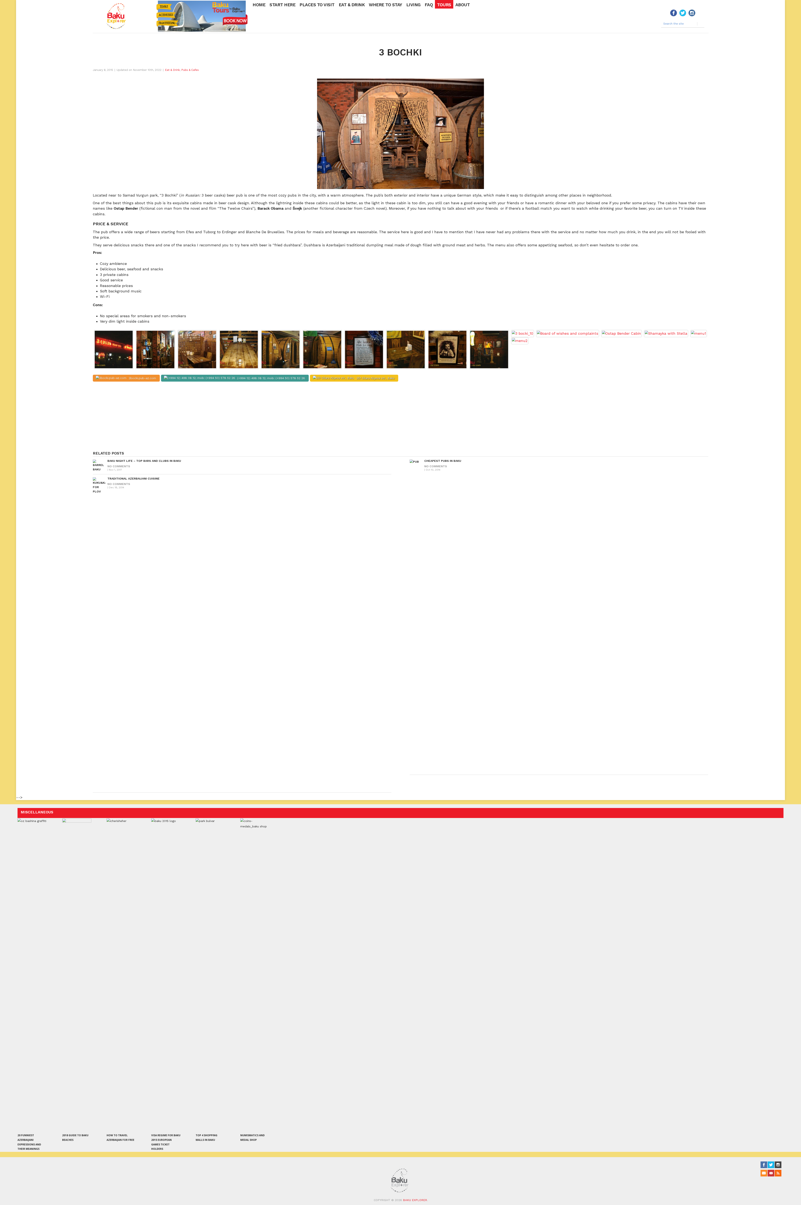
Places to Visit (317, 4)
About (462, 4)
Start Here (282, 4)
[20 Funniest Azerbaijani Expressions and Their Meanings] (32, 974)
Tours (444, 4)
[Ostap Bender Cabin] (621, 333)
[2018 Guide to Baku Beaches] (76, 974)
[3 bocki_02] (197, 349)
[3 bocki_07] (406, 349)
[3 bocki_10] (522, 333)
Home (259, 4)
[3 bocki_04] (280, 349)
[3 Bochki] (114, 349)
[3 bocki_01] (155, 349)
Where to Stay (385, 4)
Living (413, 4)
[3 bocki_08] (447, 349)
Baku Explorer (415, 1200)
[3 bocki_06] (364, 349)
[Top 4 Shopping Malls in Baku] (210, 974)
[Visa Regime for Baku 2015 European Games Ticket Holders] (165, 974)
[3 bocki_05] (322, 349)
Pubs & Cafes (190, 69)
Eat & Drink (352, 4)
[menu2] (519, 340)
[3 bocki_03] (239, 349)
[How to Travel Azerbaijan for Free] (121, 974)
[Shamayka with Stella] (666, 333)
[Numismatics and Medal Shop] (255, 974)
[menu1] (698, 333)
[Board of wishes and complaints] (567, 333)
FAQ (429, 4)
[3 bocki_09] (489, 349)
